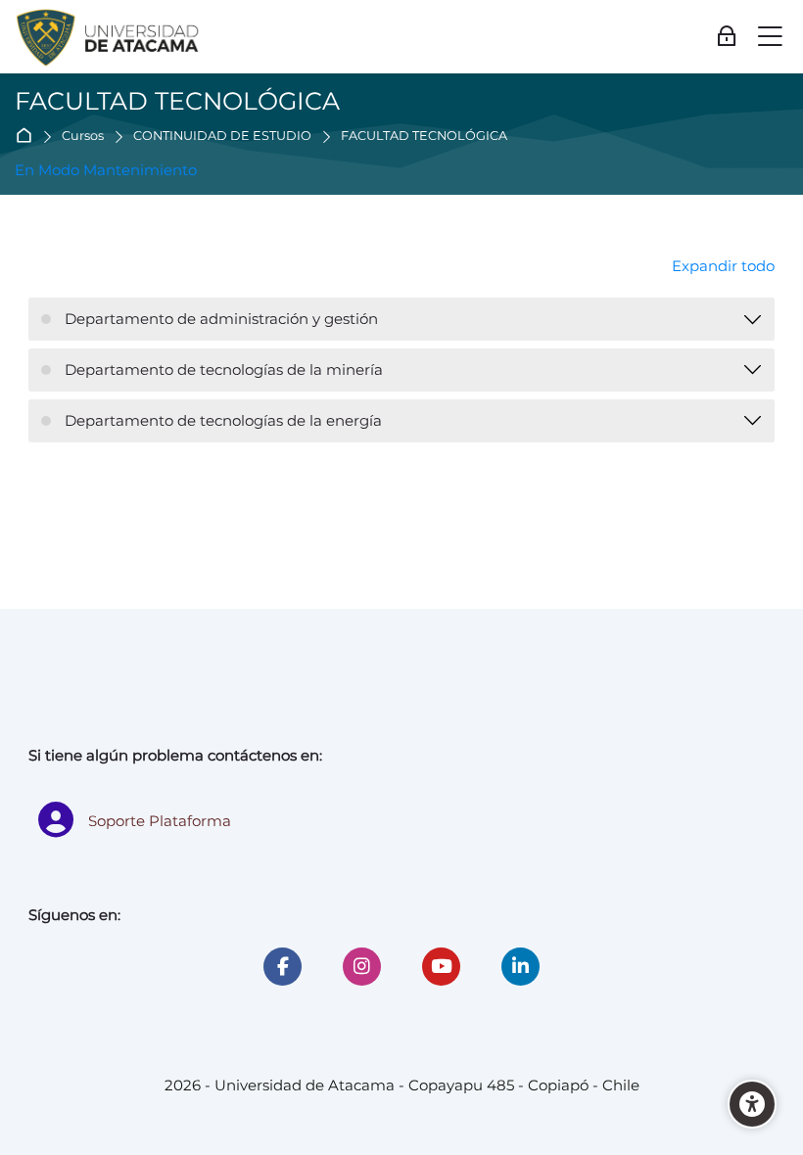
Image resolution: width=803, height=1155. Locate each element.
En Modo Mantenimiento (106, 170)
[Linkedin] (520, 966)
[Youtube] (441, 966)
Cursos (83, 136)
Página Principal (28, 136)
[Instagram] (362, 966)
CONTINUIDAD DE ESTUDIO (222, 136)
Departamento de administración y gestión (221, 318)
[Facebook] (282, 966)
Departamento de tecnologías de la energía (223, 420)
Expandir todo (723, 265)
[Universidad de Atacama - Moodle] (109, 37)
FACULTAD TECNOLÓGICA (424, 136)
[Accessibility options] (752, 1104)
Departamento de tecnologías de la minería (224, 369)
